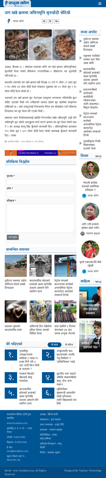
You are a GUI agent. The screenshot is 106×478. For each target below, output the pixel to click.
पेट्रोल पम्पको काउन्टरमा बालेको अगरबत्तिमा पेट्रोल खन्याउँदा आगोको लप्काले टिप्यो (63, 288)
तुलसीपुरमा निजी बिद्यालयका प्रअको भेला (91, 145)
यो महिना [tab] (69, 345)
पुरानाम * (11, 176)
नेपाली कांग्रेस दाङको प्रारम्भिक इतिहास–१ (90, 186)
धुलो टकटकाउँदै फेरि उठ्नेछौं (90, 264)
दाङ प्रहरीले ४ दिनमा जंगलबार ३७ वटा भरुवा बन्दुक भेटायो (64, 330)
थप (97, 156)
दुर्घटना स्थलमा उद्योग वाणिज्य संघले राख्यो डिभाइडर (15, 284)
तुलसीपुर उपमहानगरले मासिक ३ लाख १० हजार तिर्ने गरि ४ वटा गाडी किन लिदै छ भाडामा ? (29, 360)
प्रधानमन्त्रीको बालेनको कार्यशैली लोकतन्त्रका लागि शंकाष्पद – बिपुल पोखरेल (92, 98)
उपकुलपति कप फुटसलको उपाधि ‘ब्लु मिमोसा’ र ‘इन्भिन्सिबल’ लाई (66, 357)
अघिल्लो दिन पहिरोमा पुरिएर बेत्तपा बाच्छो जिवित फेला (41, 330)
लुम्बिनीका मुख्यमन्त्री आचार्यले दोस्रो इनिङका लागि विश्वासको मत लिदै (66, 396)
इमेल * (10, 189)
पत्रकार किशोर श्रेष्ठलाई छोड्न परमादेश (26, 377)
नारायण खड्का (93, 233)
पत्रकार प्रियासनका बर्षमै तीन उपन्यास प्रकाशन (90, 307)
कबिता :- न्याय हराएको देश (90, 345)
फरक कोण (18, 21)
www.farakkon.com (17, 423)
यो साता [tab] (54, 345)
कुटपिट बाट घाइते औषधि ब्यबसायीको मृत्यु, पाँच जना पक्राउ (66, 379)
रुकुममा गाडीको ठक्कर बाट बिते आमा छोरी (91, 59)
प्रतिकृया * (11, 201)
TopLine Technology (90, 471)
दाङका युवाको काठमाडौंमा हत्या (13, 328)
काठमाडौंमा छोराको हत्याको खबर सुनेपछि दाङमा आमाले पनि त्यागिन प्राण (41, 286)
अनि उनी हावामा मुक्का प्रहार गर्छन (90, 226)
